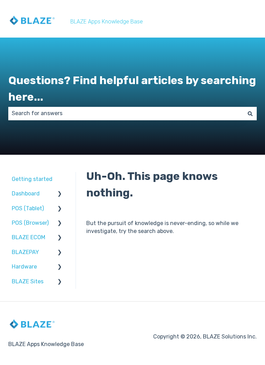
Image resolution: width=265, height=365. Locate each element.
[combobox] (126, 113)
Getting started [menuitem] (32, 179)
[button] (59, 194)
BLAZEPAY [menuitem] (25, 252)
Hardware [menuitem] (24, 266)
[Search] (250, 113)
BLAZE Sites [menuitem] (27, 281)
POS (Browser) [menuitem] (30, 223)
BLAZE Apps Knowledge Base (106, 21)
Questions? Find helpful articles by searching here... (132, 88)
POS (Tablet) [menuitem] (28, 208)
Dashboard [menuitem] (26, 193)
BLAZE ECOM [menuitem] (28, 237)
